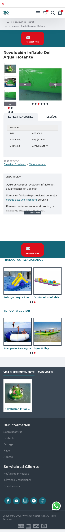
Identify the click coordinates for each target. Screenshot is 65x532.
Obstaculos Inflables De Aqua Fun (47, 297)
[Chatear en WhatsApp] (56, 506)
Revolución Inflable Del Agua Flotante (18, 409)
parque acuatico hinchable (21, 200)
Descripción (13, 176)
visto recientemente (18, 372)
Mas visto (45, 372)
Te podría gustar (16, 310)
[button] (25, 84)
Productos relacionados (23, 259)
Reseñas (51, 116)
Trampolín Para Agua (17, 348)
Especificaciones (20, 116)
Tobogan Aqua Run (16, 297)
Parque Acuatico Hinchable (23, 21)
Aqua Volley (41, 348)
